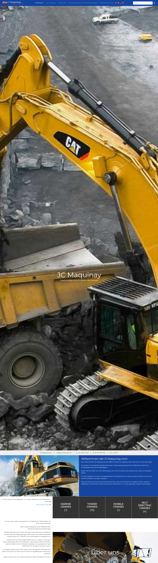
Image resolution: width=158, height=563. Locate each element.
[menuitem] (116, 3)
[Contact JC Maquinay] (64, 453)
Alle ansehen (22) (42, 504)
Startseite (39, 3)
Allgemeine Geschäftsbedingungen (83, 3)
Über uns (62, 3)
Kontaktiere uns (107, 3)
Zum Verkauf (51, 3)
